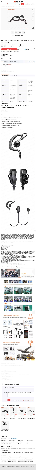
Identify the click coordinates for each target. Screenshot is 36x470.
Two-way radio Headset (30, 440)
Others (27, 443)
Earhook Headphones (23, 6)
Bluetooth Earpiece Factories (15, 456)
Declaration (27, 466)
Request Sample (16, 51)
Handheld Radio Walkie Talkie (12, 461)
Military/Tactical (20, 440)
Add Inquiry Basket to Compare (18, 35)
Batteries (10, 443)
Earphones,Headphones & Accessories (15, 6)
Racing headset (3, 440)
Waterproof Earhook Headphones (18, 452)
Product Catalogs (14, 438)
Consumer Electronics (6, 6)
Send (9, 400)
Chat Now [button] (27, 49)
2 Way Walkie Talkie (13, 459)
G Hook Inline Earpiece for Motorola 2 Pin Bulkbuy (25, 461)
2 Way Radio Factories (5, 459)
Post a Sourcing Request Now (28, 400)
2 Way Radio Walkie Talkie (21, 459)
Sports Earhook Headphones (29, 452)
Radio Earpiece (4, 461)
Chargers (19, 443)
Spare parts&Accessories (4, 443)
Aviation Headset (11, 440)
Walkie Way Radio (29, 459)
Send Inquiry (9, 49)
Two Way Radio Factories (24, 456)
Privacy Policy (32, 466)
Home (1, 6)
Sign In (2, 71)
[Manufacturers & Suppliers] (18, 2)
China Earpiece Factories (5, 456)
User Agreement (23, 466)
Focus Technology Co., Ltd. (11, 466)
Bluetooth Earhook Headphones (6, 452)
